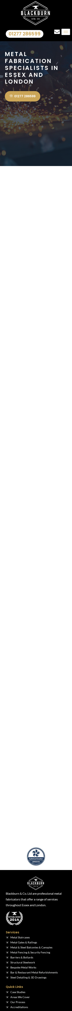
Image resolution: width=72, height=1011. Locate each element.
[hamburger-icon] (65, 32)
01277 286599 (25, 33)
